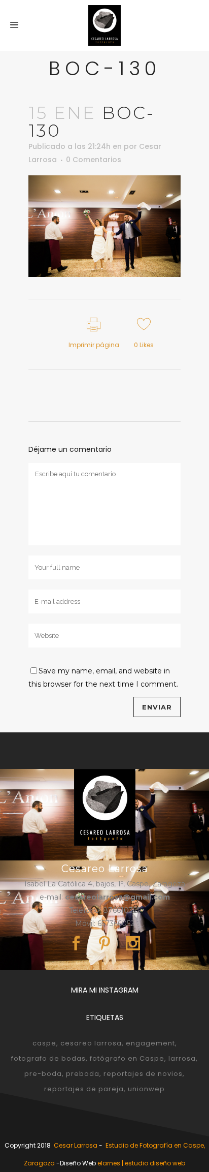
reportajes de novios (143, 1073)
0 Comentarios (93, 160)
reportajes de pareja (84, 1089)
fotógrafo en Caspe (127, 1058)
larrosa (182, 1058)
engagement (150, 1043)
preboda (82, 1073)
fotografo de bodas (48, 1058)
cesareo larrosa (91, 1043)
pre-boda (43, 1073)
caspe (44, 1043)
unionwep (146, 1089)
